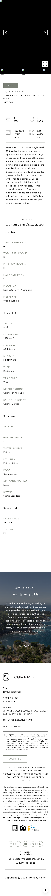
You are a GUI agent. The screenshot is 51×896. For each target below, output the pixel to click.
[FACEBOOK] (18, 844)
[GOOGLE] (40, 844)
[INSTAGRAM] (11, 844)
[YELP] (33, 844)
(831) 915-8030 (9, 702)
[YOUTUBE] (25, 844)
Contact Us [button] (25, 646)
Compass (16, 790)
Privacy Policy (22, 750)
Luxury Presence (25, 862)
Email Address (12, 726)
